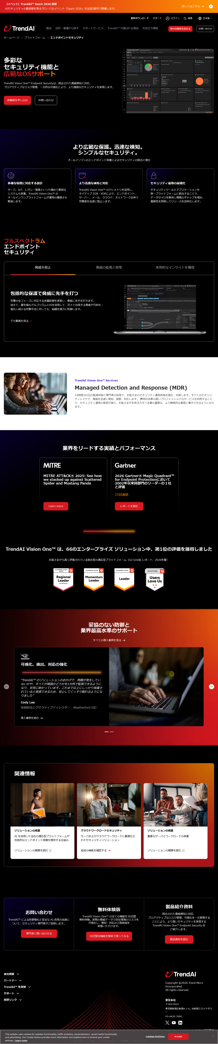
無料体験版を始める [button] (180, 28)
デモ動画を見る (19, 321)
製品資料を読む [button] (179, 939)
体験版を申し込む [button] (17, 100)
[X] (167, 1023)
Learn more (21, 1040)
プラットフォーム (35, 37)
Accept (178, 1036)
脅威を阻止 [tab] (43, 268)
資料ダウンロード (140, 18)
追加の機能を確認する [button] (94, 850)
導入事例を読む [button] (30, 718)
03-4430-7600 (173, 1016)
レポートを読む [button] (129, 506)
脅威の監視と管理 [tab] (109, 268)
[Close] (212, 1036)
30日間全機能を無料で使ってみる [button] (109, 936)
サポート (157, 18)
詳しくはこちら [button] (191, 6)
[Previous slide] (6, 686)
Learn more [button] (56, 506)
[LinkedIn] (180, 1023)
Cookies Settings (155, 1036)
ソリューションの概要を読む (31, 850)
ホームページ (11, 37)
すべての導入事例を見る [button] (107, 640)
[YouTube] (174, 1023)
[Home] (181, 974)
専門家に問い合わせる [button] (39, 934)
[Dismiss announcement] (211, 6)
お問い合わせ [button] (205, 28)
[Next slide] (211, 686)
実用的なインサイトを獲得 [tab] (175, 268)
